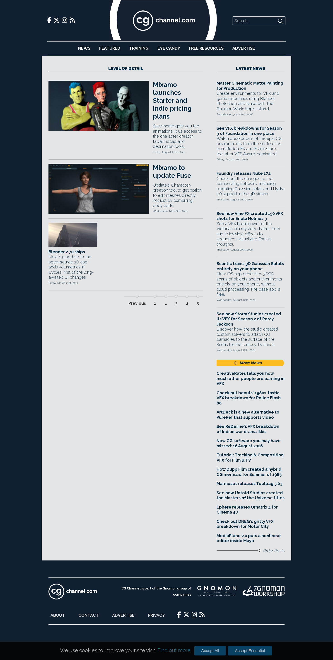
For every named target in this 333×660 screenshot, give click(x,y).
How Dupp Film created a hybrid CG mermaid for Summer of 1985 (249, 472)
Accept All (210, 650)
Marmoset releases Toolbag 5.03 (249, 483)
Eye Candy (168, 48)
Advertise (243, 48)
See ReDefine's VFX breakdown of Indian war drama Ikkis (248, 429)
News (84, 48)
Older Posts (274, 550)
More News (250, 362)
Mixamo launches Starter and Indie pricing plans (172, 100)
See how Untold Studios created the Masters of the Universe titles (251, 495)
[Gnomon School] (216, 591)
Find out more (174, 650)
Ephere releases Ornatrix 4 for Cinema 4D (247, 510)
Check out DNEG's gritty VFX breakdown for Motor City (245, 524)
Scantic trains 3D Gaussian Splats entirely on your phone (250, 266)
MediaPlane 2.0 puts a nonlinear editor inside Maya (249, 538)
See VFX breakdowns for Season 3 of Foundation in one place (249, 131)
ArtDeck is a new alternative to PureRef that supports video (248, 415)
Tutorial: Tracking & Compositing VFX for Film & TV (250, 458)
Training (139, 48)
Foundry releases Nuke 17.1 (244, 173)
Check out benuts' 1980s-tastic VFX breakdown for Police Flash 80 (249, 397)
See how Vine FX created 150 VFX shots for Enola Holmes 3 (250, 216)
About (58, 615)
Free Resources (206, 48)
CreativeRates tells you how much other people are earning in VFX (251, 378)
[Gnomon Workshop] (263, 591)
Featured (109, 48)
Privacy (156, 615)
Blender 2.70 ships (66, 251)
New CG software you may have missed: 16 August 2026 (249, 443)
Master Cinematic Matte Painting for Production (250, 86)
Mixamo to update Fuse (172, 171)
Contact (88, 615)
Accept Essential (250, 650)
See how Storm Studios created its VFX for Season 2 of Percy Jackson (249, 319)
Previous (137, 303)
